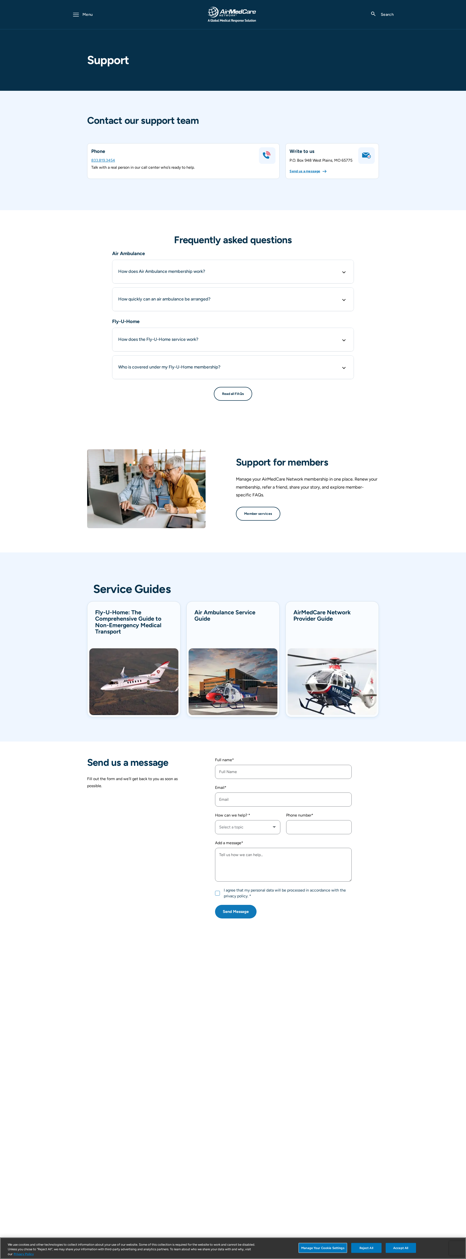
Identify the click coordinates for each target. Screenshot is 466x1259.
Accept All (400, 1248)
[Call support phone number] (267, 155)
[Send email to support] (366, 155)
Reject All (366, 1248)
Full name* (224, 760)
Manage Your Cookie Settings (322, 1248)
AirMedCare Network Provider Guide (322, 615)
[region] (233, 1248)
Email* (220, 787)
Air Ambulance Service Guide (224, 615)
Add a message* (229, 843)
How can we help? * (232, 815)
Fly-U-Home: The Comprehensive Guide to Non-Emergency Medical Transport (128, 622)
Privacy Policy (24, 1254)
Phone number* (299, 815)
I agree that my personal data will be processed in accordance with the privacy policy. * (285, 893)
